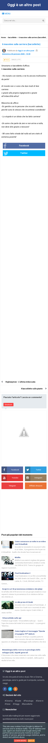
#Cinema (9, 701)
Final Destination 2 (22, 573)
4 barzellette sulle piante (32, 389)
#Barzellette (27, 704)
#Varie (7, 704)
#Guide (18, 701)
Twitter (24, 153)
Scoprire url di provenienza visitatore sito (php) (22, 589)
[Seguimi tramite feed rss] (15, 689)
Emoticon (8, 405)
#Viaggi (16, 704)
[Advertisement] (24, 29)
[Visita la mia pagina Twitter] (10, 689)
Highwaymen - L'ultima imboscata (20, 382)
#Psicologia (28, 701)
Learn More (20, 741)
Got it (31, 741)
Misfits (17, 557)
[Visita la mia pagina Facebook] (5, 689)
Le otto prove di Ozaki (24, 602)
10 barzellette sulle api (11, 618)
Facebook (24, 145)
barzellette (16, 59)
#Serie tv (39, 701)
